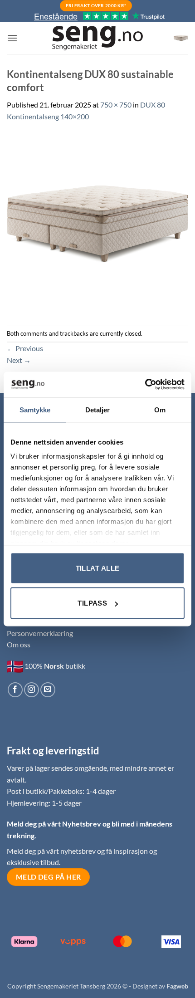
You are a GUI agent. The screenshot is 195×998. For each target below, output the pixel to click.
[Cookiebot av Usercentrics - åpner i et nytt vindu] (145, 385)
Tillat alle (98, 568)
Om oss (18, 644)
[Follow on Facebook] (15, 689)
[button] (12, 38)
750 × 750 (116, 104)
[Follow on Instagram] (31, 689)
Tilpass (92, 603)
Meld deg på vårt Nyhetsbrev (54, 823)
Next (19, 360)
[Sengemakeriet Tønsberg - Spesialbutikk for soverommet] (97, 38)
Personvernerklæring (40, 633)
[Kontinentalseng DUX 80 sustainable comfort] (97, 223)
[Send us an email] (47, 689)
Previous (25, 348)
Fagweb (177, 986)
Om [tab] (160, 409)
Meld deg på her (48, 877)
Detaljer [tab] (97, 409)
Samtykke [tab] (35, 409)
